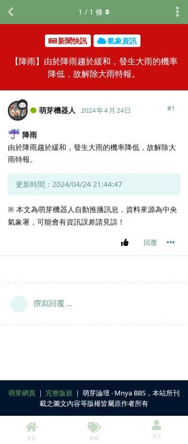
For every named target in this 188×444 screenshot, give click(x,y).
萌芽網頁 (22, 393)
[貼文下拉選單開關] (170, 242)
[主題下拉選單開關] (177, 12)
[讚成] (126, 243)
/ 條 (90, 12)
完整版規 (59, 393)
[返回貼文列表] (10, 12)
